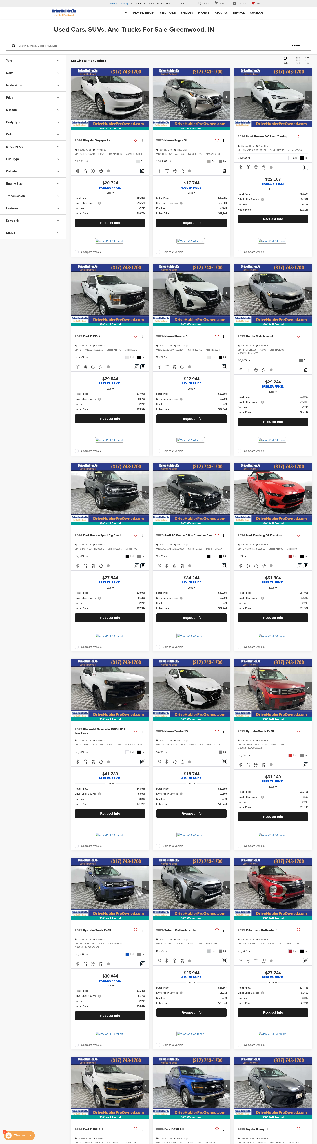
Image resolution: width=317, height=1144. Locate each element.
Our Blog (256, 13)
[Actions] (142, 140)
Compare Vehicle (91, 252)
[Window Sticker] (142, 366)
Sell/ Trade (168, 13)
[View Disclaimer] (108, 171)
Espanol (239, 13)
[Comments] (142, 171)
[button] (145, 97)
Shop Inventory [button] (143, 13)
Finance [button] (203, 13)
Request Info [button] (110, 223)
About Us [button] (221, 13)
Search (296, 45)
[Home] (126, 13)
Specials (187, 13)
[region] (110, 205)
